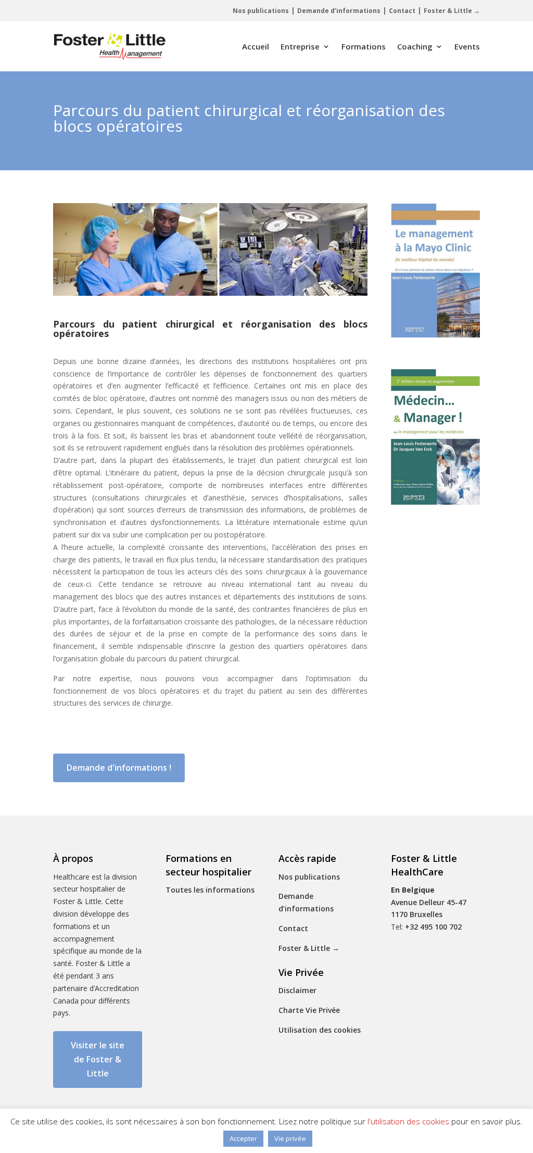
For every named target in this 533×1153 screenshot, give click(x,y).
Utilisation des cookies (319, 1030)
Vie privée (290, 1138)
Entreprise (300, 46)
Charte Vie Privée (309, 1010)
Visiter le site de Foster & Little (97, 1059)
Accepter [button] (243, 1138)
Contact (402, 10)
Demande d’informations (338, 10)
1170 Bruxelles (416, 914)
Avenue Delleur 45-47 (428, 902)
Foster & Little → (452, 10)
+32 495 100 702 (433, 927)
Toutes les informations (210, 890)
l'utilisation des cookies (408, 1121)
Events (467, 46)
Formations (363, 46)
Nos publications (261, 10)
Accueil (255, 46)
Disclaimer (297, 990)
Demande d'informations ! (119, 767)
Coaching (415, 46)
